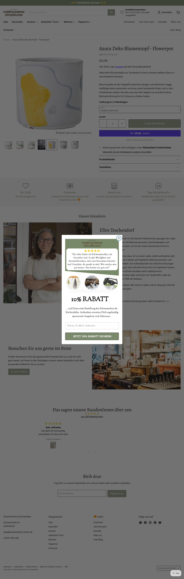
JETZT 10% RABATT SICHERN (92, 336)
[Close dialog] (119, 238)
